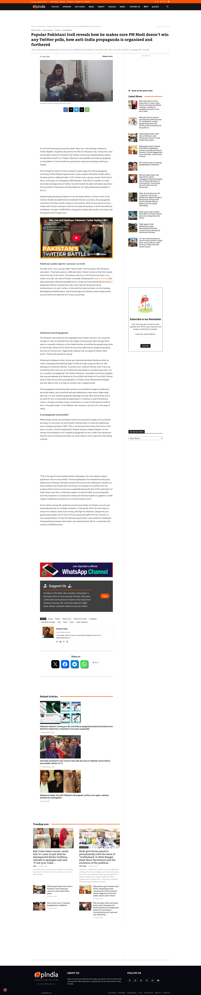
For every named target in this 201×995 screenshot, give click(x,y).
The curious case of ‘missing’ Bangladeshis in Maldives (58, 904)
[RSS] (160, 1)
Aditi (34, 866)
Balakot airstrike (101, 278)
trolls (59, 622)
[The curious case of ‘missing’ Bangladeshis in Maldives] (39, 906)
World (35, 847)
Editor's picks (36, 30)
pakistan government (80, 619)
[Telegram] (76, 109)
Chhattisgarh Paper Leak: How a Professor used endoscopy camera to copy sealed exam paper (59, 890)
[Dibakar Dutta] (48, 635)
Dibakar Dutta (107, 56)
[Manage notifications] (5, 990)
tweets (65, 622)
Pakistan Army (66, 619)
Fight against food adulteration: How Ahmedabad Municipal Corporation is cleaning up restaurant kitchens (149, 228)
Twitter (72, 622)
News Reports (41, 26)
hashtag (50, 619)
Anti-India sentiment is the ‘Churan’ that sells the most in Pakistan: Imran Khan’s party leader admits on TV (75, 762)
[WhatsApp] (165, 1)
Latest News (135, 96)
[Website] (67, 641)
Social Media (67, 30)
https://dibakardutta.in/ (63, 632)
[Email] (81, 109)
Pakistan (57, 619)
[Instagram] (158, 1)
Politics (57, 30)
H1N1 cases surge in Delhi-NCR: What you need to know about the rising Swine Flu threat (150, 215)
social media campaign (48, 622)
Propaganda (93, 619)
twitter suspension (82, 622)
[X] (163, 1)
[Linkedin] (60, 641)
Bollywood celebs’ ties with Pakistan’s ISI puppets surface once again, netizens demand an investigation (74, 796)
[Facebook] (155, 1)
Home (33, 26)
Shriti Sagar (83, 866)
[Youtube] (168, 1)
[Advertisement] (89, 938)
